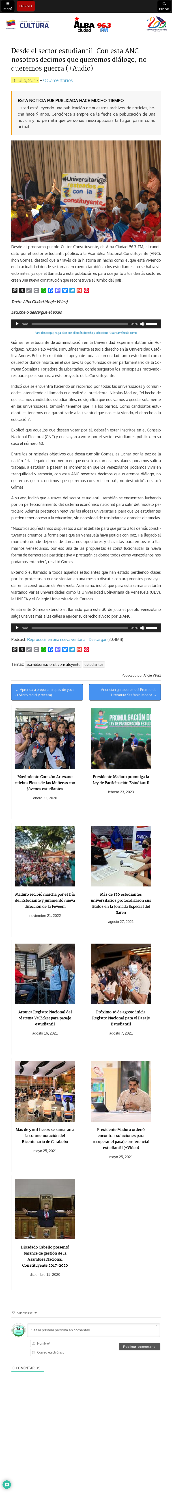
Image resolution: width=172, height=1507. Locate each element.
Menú (8, 9)
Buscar (164, 9)
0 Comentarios (58, 80)
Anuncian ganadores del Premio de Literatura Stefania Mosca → (129, 692)
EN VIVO (25, 6)
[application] (86, 323)
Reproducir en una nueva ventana (56, 639)
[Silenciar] (142, 324)
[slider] (152, 323)
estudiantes (93, 664)
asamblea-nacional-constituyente (53, 664)
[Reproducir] (17, 324)
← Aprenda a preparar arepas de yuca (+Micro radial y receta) (44, 692)
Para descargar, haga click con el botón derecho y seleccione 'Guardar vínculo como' (86, 332)
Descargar (98, 639)
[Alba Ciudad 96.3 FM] (86, 25)
